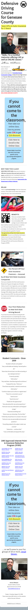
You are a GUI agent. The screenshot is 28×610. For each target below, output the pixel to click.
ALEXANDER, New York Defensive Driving (7, 449)
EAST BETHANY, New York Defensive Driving (20, 456)
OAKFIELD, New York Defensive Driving (6, 463)
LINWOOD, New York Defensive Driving (19, 471)
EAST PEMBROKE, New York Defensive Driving (7, 460)
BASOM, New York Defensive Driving (19, 449)
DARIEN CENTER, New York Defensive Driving (8, 456)
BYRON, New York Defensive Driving (19, 467)
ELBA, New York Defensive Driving (18, 460)
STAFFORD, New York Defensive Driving (19, 463)
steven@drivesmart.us (14, 588)
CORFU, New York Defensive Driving (19, 453)
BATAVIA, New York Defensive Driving (6, 453)
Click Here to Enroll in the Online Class (14, 142)
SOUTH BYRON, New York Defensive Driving (20, 474)
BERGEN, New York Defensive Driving (6, 467)
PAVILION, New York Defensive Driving (6, 474)
